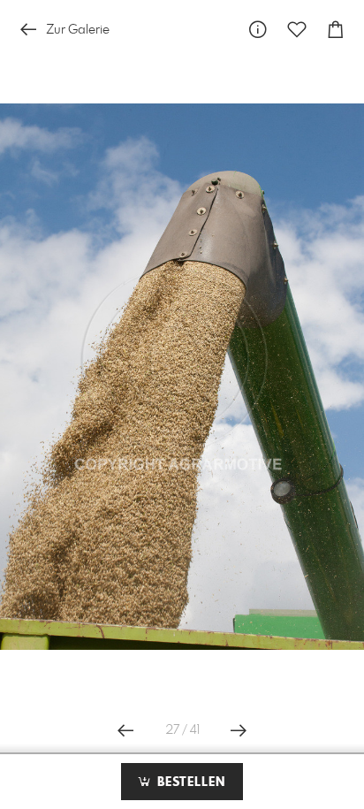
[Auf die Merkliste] (296, 30)
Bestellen (189, 782)
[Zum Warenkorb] (335, 30)
